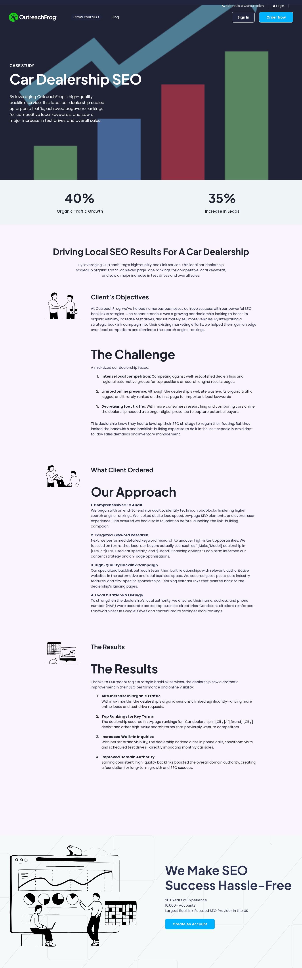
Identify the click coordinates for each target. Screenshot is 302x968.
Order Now (276, 17)
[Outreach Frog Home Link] (33, 17)
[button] (86, 17)
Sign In (243, 17)
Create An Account (190, 924)
